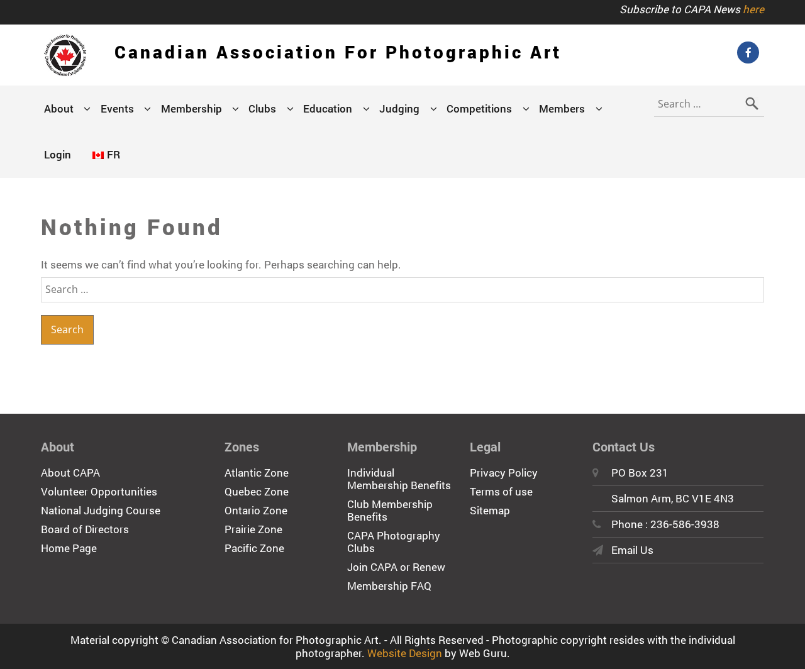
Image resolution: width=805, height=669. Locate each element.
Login (57, 154)
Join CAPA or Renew (396, 567)
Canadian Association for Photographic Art (338, 52)
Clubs (262, 108)
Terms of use (501, 491)
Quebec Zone (257, 491)
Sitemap (490, 510)
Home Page (69, 548)
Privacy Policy (504, 472)
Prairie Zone (253, 529)
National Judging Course (100, 510)
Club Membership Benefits (390, 510)
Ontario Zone (256, 510)
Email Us (632, 550)
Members (562, 108)
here (753, 9)
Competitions (479, 108)
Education (327, 108)
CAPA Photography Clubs (393, 541)
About (59, 108)
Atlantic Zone (257, 472)
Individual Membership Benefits (399, 478)
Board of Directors (85, 529)
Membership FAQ (389, 585)
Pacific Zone (254, 548)
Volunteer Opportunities (99, 491)
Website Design (404, 653)
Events (117, 108)
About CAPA (70, 472)
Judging (399, 108)
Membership (191, 108)
